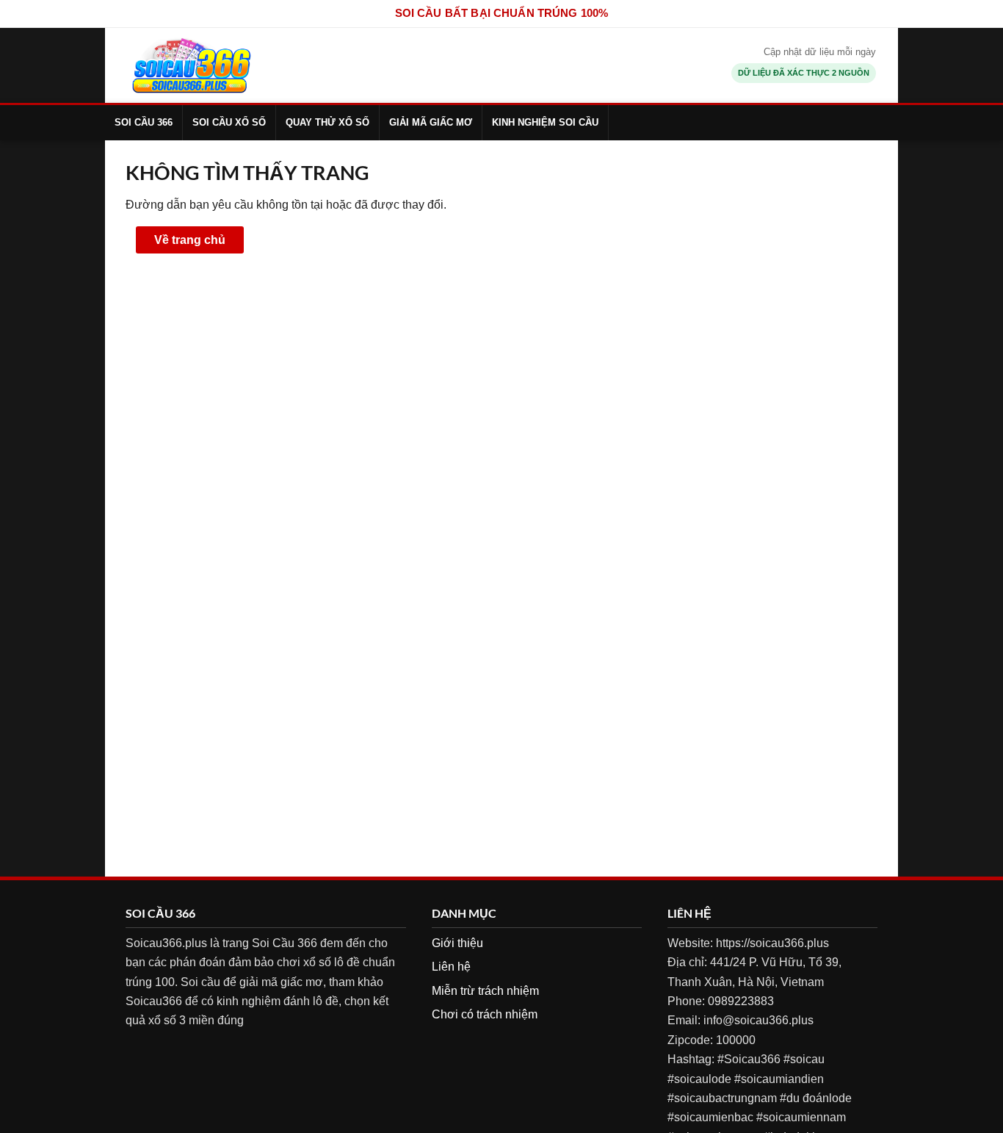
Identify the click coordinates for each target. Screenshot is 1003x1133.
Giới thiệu (457, 943)
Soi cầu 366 (144, 122)
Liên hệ (451, 966)
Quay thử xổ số (327, 122)
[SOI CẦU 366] (191, 65)
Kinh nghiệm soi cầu (545, 122)
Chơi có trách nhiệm (484, 1014)
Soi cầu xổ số (229, 122)
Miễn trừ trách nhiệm (485, 991)
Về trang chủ (189, 240)
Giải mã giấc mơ (430, 122)
